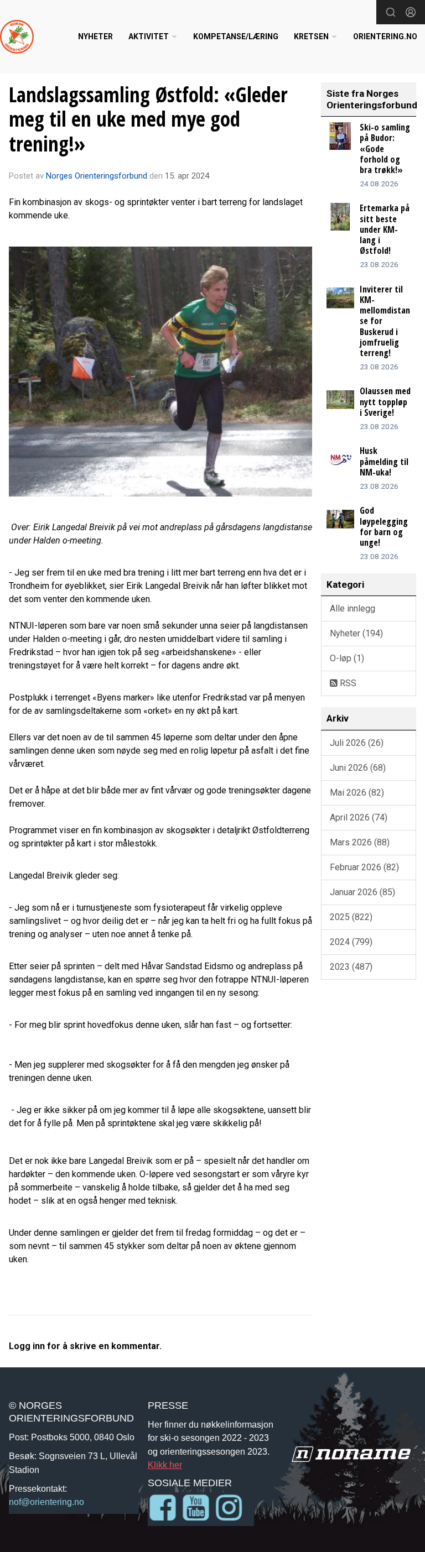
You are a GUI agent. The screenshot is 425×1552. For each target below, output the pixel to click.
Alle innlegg (352, 608)
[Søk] (391, 12)
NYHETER (95, 36)
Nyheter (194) (356, 633)
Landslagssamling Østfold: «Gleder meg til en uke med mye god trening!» (148, 119)
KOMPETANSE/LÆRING (235, 36)
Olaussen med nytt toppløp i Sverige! (385, 401)
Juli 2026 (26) (356, 743)
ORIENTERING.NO (385, 36)
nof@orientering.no (46, 1502)
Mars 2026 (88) (360, 842)
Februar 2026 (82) (364, 867)
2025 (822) (351, 917)
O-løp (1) (347, 658)
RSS (347, 683)
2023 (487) (351, 966)
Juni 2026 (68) (358, 767)
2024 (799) (351, 942)
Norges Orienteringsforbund (96, 176)
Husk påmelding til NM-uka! (384, 461)
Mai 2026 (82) (357, 792)
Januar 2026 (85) (362, 892)
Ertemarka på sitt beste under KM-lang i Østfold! (385, 229)
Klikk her (165, 1465)
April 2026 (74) (358, 817)
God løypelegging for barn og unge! (384, 526)
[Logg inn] (411, 12)
